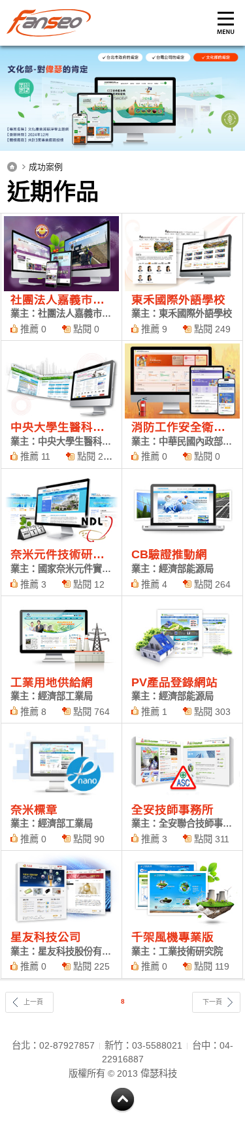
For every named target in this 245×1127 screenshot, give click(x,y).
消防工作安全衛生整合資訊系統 (182, 404)
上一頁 (33, 1002)
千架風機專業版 (182, 914)
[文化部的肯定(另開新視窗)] (122, 98)
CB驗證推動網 (182, 532)
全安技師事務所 (182, 786)
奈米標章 (61, 786)
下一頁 (212, 1002)
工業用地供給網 (61, 659)
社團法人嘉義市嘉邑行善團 (61, 277)
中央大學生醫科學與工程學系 (61, 404)
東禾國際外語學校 (182, 277)
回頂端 (122, 1100)
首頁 (12, 167)
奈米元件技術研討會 (61, 532)
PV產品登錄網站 (182, 659)
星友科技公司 (61, 914)
